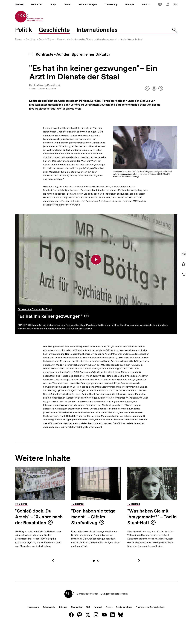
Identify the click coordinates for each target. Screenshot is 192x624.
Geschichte (30, 39)
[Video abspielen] (96, 259)
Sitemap (63, 607)
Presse (109, 607)
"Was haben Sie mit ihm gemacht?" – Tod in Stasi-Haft (152, 516)
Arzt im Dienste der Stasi (131, 39)
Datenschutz (49, 607)
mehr (146, 4)
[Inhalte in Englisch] (175, 5)
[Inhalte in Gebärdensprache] (167, 5)
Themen (18, 39)
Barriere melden (124, 607)
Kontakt (98, 607)
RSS (88, 607)
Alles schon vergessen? (107, 39)
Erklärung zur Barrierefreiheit (150, 607)
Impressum (33, 607)
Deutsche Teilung (46, 39)
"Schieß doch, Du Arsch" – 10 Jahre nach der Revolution (39, 516)
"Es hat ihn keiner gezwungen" (50, 316)
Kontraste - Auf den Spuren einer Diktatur (75, 39)
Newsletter (76, 607)
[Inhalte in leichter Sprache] (160, 5)
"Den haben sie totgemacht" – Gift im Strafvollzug (94, 516)
